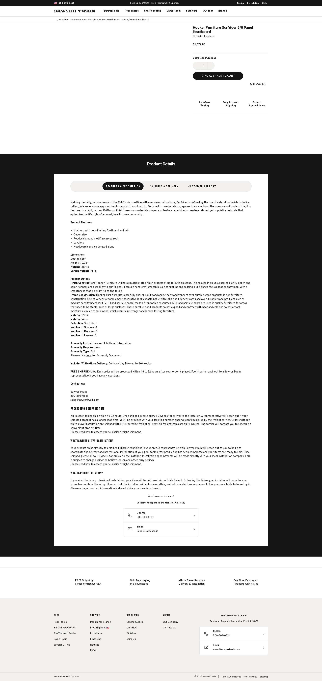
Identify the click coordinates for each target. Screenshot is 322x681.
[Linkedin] (189, 636)
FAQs (93, 650)
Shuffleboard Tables (65, 633)
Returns (94, 645)
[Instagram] (165, 636)
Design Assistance (100, 622)
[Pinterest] (177, 636)
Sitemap (264, 677)
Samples (131, 639)
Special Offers (62, 645)
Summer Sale (111, 11)
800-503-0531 (66, 3)
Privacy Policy (250, 677)
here (88, 355)
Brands (222, 11)
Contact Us (169, 627)
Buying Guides (135, 622)
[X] (183, 636)
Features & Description (123, 186)
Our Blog (132, 627)
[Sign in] (253, 11)
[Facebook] (171, 636)
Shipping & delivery (164, 186)
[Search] (246, 11)
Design (241, 3)
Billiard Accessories (65, 627)
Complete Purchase (204, 58)
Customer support (202, 186)
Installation (253, 3)
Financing (95, 639)
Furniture (191, 11)
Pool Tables (132, 11)
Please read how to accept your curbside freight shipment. (106, 432)
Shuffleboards (152, 11)
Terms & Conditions (231, 677)
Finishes (131, 633)
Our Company (170, 622)
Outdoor (208, 11)
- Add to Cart (218, 75)
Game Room (174, 11)
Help (264, 3)
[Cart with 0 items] (260, 11)
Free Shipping (97, 627)
